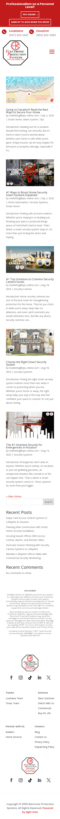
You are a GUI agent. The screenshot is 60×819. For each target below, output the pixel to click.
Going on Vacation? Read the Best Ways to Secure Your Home (27, 111)
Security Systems (39, 202)
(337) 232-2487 (18, 35)
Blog (37, 732)
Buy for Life (44, 713)
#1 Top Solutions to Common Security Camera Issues (30, 280)
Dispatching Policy (44, 746)
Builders (10, 732)
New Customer (46, 698)
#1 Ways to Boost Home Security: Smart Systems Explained (27, 194)
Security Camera (23, 289)
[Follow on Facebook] (11, 678)
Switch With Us (46, 703)
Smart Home (15, 119)
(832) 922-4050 (46, 35)
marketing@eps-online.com (24, 115)
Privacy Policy (42, 741)
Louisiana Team (14, 698)
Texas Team (12, 703)
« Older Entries (14, 496)
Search (48, 501)
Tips (42, 119)
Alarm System (30, 119)
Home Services (14, 737)
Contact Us (41, 737)
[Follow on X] (49, 678)
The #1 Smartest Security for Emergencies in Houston (24, 446)
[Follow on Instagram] (21, 678)
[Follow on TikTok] (30, 678)
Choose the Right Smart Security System (26, 363)
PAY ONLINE (29, 14)
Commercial (44, 708)
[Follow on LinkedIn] (39, 678)
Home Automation (18, 202)
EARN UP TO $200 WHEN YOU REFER (30, 22)
